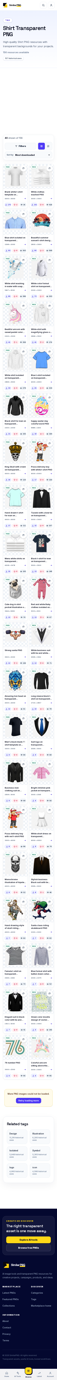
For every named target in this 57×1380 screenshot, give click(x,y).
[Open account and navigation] (51, 5)
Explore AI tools (29, 1239)
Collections (8, 1305)
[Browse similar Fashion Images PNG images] (23, 948)
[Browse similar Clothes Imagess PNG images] (23, 168)
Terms (5, 1340)
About (5, 1321)
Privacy (6, 1334)
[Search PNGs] (43, 5)
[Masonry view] (48, 146)
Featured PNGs (10, 1299)
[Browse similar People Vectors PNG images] (50, 443)
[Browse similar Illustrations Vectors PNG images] (50, 214)
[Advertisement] (28, 98)
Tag (7, 20)
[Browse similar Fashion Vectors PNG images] (50, 489)
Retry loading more (28, 1100)
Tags (33, 1299)
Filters (22, 146)
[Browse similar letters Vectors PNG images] (23, 1039)
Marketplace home (41, 1305)
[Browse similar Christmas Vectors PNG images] (23, 627)
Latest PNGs (9, 1292)
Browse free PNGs (28, 1247)
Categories (37, 1292)
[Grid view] (41, 146)
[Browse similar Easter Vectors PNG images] (50, 398)
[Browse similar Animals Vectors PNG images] (23, 581)
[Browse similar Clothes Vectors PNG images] (50, 168)
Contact (6, 1327)
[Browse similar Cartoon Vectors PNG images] (23, 306)
